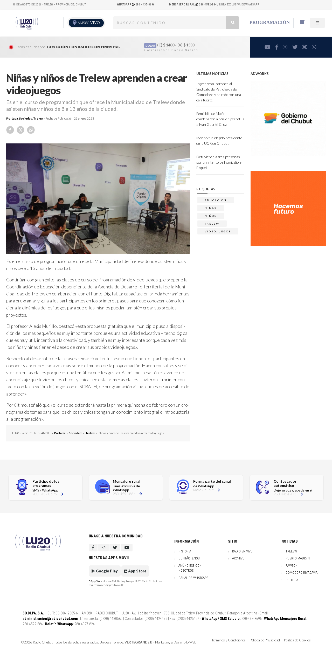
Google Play (106, 571)
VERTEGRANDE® (139, 642)
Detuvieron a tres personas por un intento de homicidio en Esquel (220, 162)
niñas (211, 208)
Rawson (292, 565)
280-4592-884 (193, 4)
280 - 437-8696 (136, 4)
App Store (137, 571)
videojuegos (218, 231)
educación (216, 200)
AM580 (89, 22)
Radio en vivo (242, 551)
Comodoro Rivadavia (301, 572)
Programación (270, 22)
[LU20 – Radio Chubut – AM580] (26, 22)
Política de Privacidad (265, 640)
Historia (184, 551)
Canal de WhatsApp (193, 578)
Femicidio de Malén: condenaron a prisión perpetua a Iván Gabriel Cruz (220, 119)
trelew (212, 223)
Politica (292, 580)
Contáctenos (188, 558)
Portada (12, 118)
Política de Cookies (297, 640)
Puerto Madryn (298, 558)
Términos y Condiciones (229, 640)
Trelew (38, 118)
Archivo (238, 558)
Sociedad (25, 118)
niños (211, 215)
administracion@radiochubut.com (50, 619)
